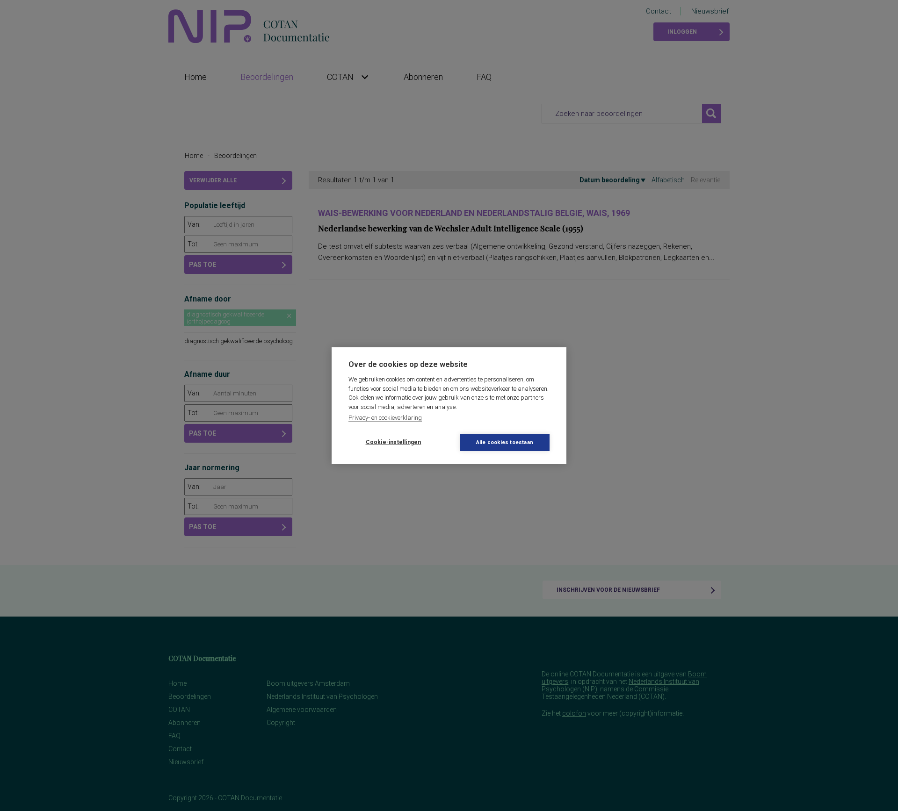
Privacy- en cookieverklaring (385, 417)
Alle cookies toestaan (504, 442)
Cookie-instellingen (393, 442)
